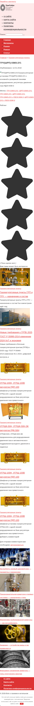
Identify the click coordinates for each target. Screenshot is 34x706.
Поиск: (3, 34)
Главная (7, 40)
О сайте (8, 16)
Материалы (9, 43)
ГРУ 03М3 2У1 (6, 94)
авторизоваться (16, 545)
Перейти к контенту (8, 2)
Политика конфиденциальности (17, 688)
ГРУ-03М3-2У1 (12, 91)
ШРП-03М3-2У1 (25, 91)
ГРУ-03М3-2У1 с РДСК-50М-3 (12, 97)
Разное (7, 46)
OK (22, 703)
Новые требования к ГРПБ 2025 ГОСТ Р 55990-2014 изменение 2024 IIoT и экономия (16, 336)
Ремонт (7, 49)
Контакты (9, 23)
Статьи (7, 53)
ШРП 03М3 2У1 (18, 94)
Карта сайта (10, 20)
